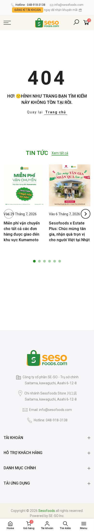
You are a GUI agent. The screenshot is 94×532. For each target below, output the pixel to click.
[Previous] (8, 214)
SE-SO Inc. (56, 516)
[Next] (85, 214)
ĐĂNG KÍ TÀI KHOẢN (27, 10)
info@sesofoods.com (68, 5)
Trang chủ (55, 112)
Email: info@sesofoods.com (50, 410)
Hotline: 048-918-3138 (50, 420)
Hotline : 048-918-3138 (30, 5)
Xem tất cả (60, 153)
